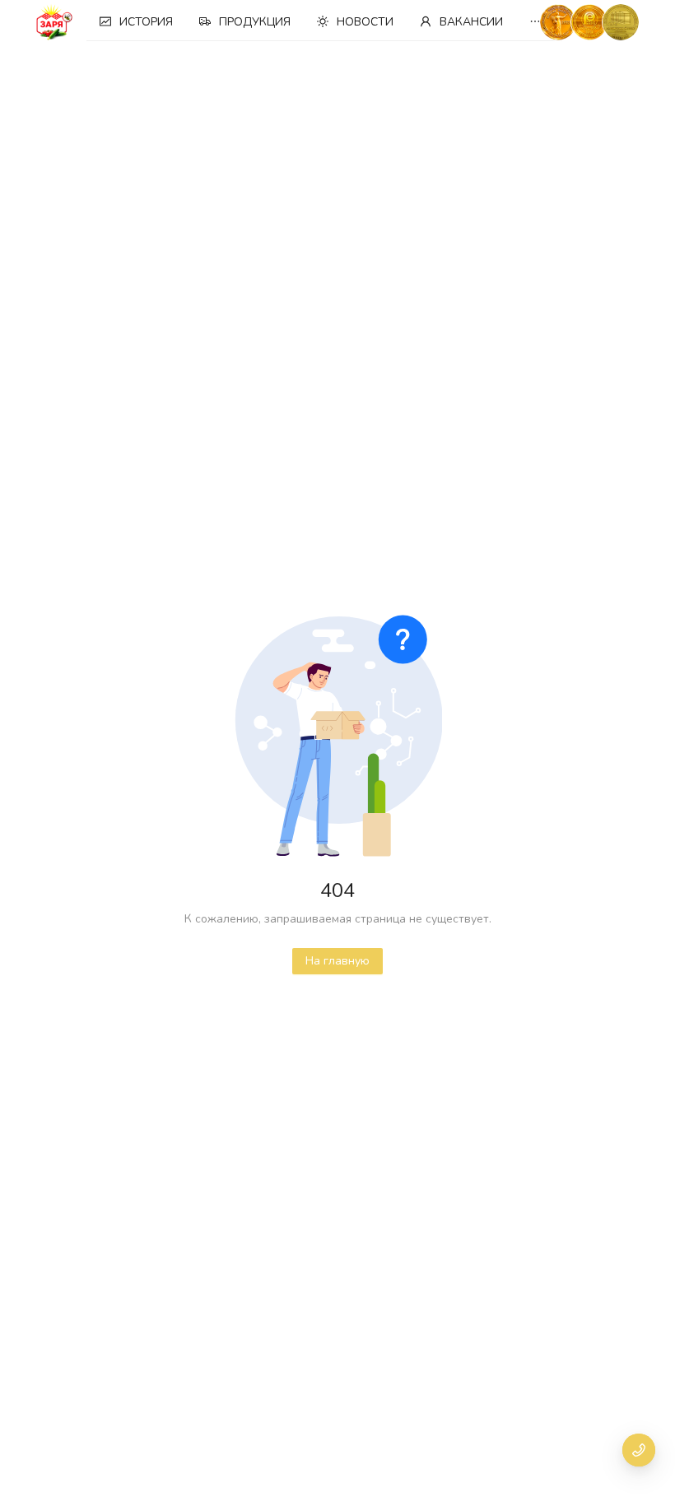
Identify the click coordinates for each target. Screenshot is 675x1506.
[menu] (324, 22)
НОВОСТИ (365, 22)
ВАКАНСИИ (471, 22)
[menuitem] (136, 22)
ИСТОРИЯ (146, 22)
